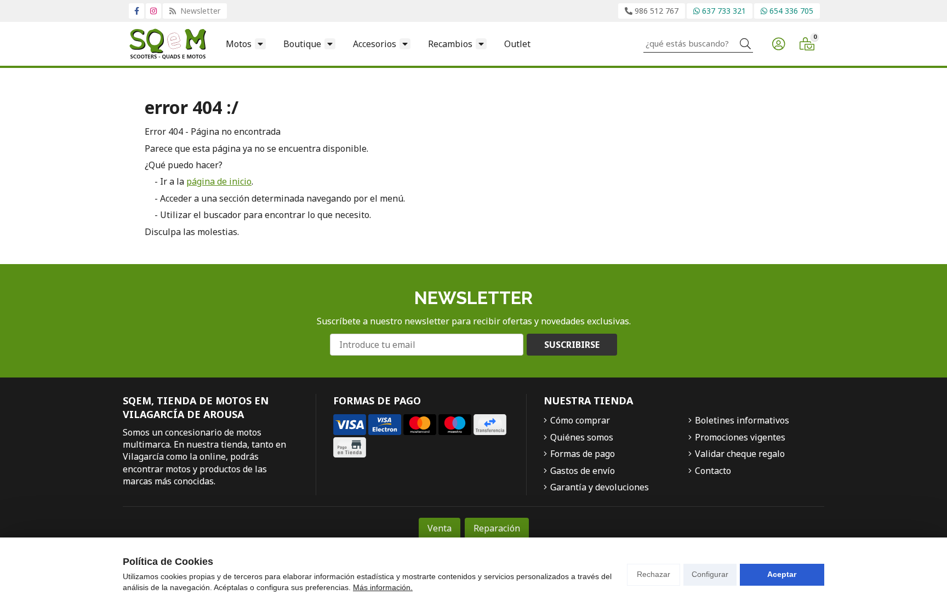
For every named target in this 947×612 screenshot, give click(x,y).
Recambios (450, 44)
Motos (239, 44)
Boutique (302, 44)
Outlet (517, 44)
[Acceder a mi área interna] (778, 44)
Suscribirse (572, 345)
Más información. (383, 587)
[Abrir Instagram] (153, 10)
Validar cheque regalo (740, 454)
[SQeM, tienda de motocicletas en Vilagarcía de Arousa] (167, 43)
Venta (439, 528)
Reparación (497, 528)
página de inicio (219, 181)
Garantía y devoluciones (599, 487)
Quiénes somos (581, 437)
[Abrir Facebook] (136, 10)
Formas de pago (582, 454)
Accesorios (374, 44)
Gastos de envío (582, 471)
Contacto (713, 471)
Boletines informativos (742, 420)
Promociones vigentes (740, 437)
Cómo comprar (580, 420)
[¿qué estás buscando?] (698, 43)
